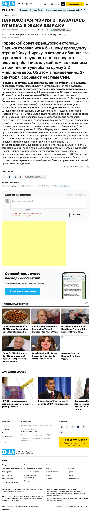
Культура (49, 479)
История (70, 468)
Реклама (5, 433)
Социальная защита (31, 465)
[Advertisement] (34, 243)
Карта (4, 442)
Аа (63, 4)
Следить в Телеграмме (24, 291)
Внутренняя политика (10, 465)
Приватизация (7, 479)
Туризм (70, 475)
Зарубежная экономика (33, 468)
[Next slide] (87, 10)
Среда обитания (52, 472)
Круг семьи (71, 472)
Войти (56, 4)
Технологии (50, 468)
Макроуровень (7, 472)
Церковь (49, 475)
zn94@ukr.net (49, 435)
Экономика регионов (10, 482)
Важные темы (9, 10)
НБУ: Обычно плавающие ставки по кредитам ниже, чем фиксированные (17, 404)
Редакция (5, 429)
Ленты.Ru (84, 166)
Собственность (73, 479)
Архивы (4, 426)
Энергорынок (7, 475)
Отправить (78, 215)
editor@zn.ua (26, 441)
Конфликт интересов (32, 472)
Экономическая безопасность (30, 476)
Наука (48, 465)
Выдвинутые (57, 107)
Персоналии (28, 481)
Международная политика (12, 468)
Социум (70, 465)
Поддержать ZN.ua (75, 4)
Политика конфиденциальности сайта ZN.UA (72, 507)
